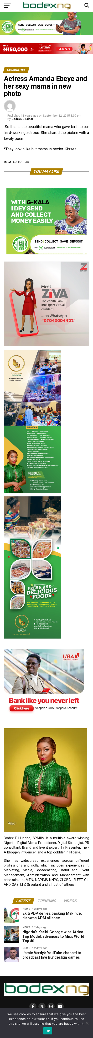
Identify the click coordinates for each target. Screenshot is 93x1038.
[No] (87, 1023)
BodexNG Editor (22, 119)
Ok (48, 1031)
